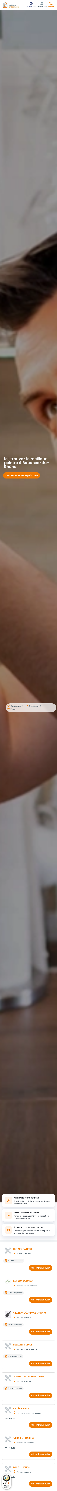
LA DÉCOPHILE (21, 1408)
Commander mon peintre (21, 475)
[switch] (6, 1486)
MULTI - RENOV (21, 1467)
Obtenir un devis (40, 1267)
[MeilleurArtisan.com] (11, 4)
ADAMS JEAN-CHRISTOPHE (28, 1376)
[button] (51, 4)
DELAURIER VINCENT (24, 1344)
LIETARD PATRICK (23, 1249)
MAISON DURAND (23, 1281)
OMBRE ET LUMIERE (23, 1438)
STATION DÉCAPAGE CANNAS (30, 1312)
